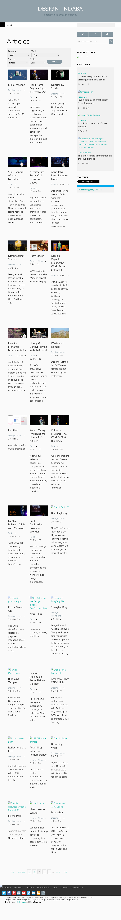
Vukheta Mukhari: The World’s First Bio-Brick (59, 435)
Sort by (11, 59)
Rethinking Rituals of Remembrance (38, 751)
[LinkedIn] (33, 893)
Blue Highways (59, 513)
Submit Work (43, 887)
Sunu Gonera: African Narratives (16, 175)
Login (55, 887)
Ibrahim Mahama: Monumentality (17, 346)
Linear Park (14, 816)
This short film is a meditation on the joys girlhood (95, 157)
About (8, 887)
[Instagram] (19, 893)
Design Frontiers (56, 614)
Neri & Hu (36, 614)
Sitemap (64, 887)
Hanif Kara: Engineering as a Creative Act (38, 88)
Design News (15, 90)
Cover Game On (15, 608)
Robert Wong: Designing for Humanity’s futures (38, 435)
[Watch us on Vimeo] (28, 893)
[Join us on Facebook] (95, 34)
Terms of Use (77, 887)
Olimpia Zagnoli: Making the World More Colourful (58, 263)
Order (33, 59)
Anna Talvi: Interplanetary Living (59, 175)
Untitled (13, 430)
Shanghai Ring (59, 607)
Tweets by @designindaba (90, 189)
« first (12, 872)
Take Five (82, 73)
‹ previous (21, 872)
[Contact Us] (43, 893)
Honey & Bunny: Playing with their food (38, 346)
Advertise (29, 887)
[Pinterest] (14, 893)
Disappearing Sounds (15, 257)
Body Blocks (37, 255)
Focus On (82, 96)
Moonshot (57, 812)
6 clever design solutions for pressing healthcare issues (92, 78)
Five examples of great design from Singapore (93, 101)
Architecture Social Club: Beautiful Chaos (37, 177)
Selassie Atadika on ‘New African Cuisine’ (37, 678)
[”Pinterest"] (107, 34)
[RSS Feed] (38, 893)
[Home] (60, 9)
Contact (18, 887)
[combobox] (96, 25)
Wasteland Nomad (57, 344)
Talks (32, 97)
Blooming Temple (13, 680)
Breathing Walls (56, 745)
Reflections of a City (17, 749)
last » (66, 872)
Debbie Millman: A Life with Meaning (16, 524)
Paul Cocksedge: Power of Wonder (36, 526)
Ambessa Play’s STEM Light (60, 680)
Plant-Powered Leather (38, 810)
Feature (12, 51)
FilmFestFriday (84, 152)
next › (58, 872)
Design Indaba (21, 902)
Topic (34, 51)
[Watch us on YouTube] (24, 893)
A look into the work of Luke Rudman (92, 124)
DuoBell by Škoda (57, 86)
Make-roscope (16, 85)
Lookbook (82, 120)
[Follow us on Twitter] (83, 34)
